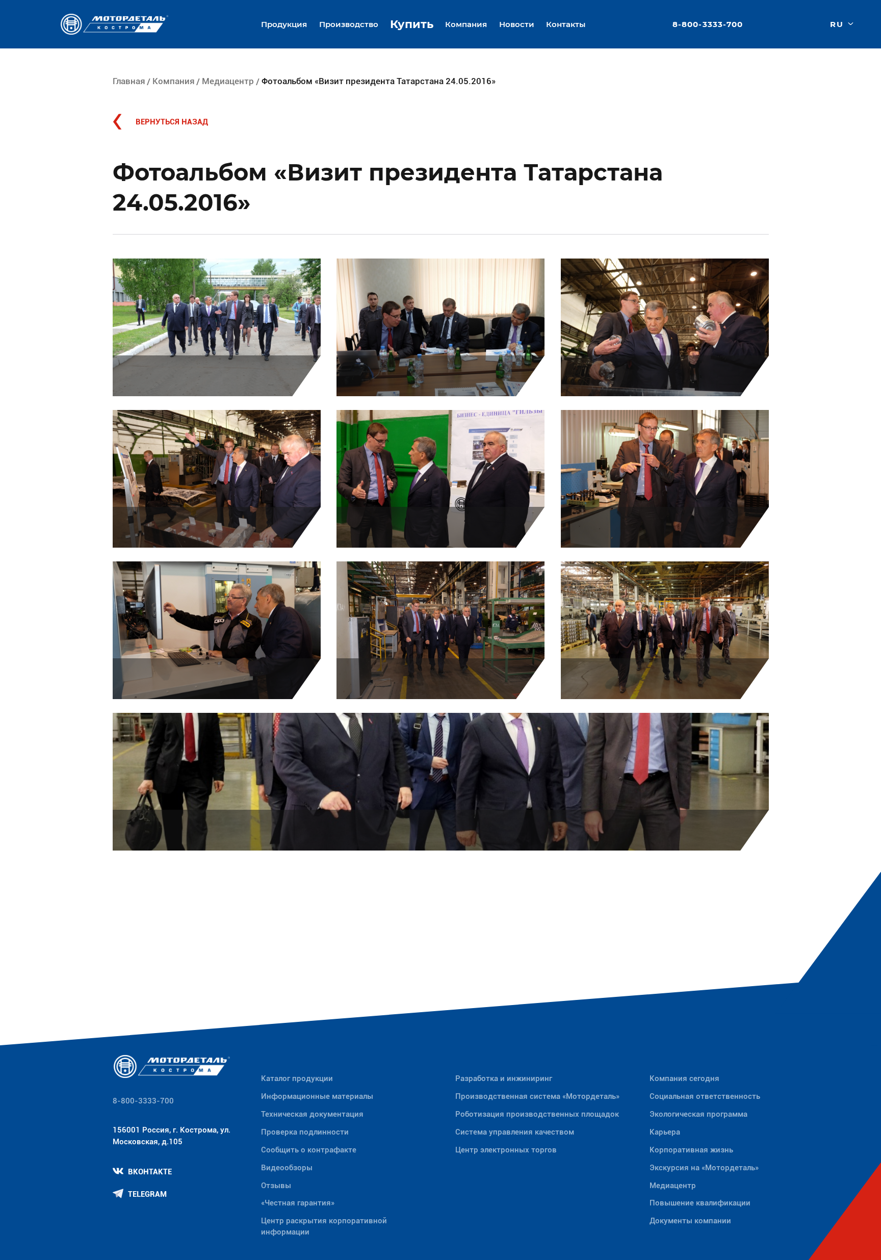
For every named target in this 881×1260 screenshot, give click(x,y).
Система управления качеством (514, 1132)
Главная (129, 81)
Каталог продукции (297, 1078)
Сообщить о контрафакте (308, 1149)
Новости (516, 24)
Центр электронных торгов (506, 1149)
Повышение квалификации (700, 1202)
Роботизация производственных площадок (537, 1114)
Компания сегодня (684, 1078)
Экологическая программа (698, 1114)
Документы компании (690, 1220)
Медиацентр (228, 81)
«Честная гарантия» (297, 1202)
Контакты (565, 24)
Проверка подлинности (305, 1132)
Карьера (665, 1132)
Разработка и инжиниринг (503, 1078)
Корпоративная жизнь (691, 1149)
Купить (411, 24)
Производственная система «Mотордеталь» (537, 1096)
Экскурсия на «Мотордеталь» (704, 1167)
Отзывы (276, 1185)
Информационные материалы (317, 1096)
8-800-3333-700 (707, 24)
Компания (173, 81)
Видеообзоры (287, 1167)
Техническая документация (312, 1114)
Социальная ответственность (705, 1096)
